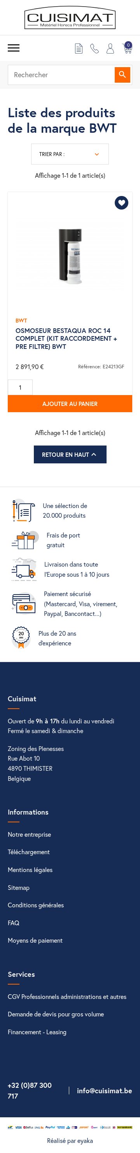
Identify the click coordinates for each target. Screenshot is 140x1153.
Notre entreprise (29, 834)
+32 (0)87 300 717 (30, 1090)
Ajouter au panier (70, 403)
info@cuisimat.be (104, 1090)
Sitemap (19, 887)
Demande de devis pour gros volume (56, 1014)
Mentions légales (30, 869)
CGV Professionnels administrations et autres (67, 996)
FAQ (13, 923)
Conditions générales (36, 905)
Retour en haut (70, 454)
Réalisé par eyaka (70, 1140)
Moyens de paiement (35, 940)
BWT (21, 320)
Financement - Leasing (37, 1032)
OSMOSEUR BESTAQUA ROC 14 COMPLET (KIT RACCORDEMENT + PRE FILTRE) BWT (66, 338)
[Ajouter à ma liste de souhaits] (121, 203)
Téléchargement (29, 852)
